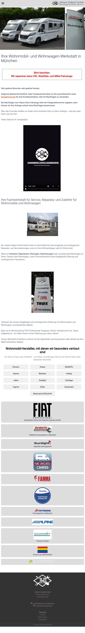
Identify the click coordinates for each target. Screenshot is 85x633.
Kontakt (42, 615)
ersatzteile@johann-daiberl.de (43, 603)
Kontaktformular (8, 97)
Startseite (42, 612)
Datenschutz (42, 617)
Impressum (42, 620)
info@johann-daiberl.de (43, 606)
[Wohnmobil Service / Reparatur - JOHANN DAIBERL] (55, 3)
